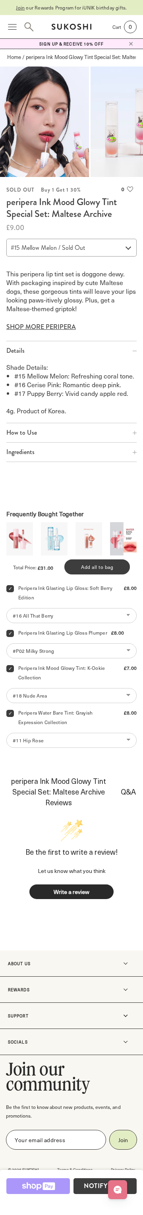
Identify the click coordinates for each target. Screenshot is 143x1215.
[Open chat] (117, 1189)
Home (14, 57)
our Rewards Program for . (71, 7)
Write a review (71, 892)
